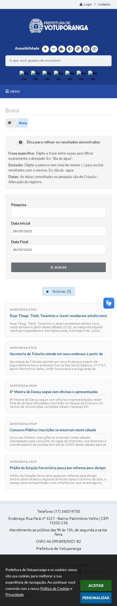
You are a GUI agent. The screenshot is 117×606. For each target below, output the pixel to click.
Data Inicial (20, 223)
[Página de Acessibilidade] (94, 49)
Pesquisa (18, 204)
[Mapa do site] (86, 49)
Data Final (19, 241)
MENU (15, 91)
